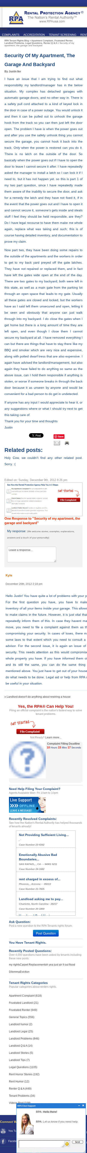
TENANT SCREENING (62, 34)
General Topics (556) (21, 1017)
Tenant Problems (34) (22, 1095)
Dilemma (14, 971)
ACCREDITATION (34, 34)
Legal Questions (33, 43)
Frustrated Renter (63, 40)
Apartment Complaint (42, 40)
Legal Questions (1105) (23, 1067)
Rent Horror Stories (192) (24, 1074)
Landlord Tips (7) (19, 1060)
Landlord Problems (14, 43)
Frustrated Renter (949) (23, 1010)
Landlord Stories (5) (21, 1052)
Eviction (24, 971)
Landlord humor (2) (20, 1024)
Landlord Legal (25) (21, 1031)
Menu (3, 29)
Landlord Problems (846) (24, 1038)
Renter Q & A (50, 43)
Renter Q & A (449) (20, 1088)
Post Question (46, 933)
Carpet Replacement (32, 964)
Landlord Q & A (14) (21, 1045)
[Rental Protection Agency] (46, 15)
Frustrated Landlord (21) (23, 1002)
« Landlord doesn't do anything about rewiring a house (37, 696)
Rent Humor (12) (19, 1081)
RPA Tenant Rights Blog (16, 40)
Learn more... (53, 737)
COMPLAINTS (10, 34)
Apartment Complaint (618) (25, 995)
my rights (14, 964)
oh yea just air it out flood (60, 964)
